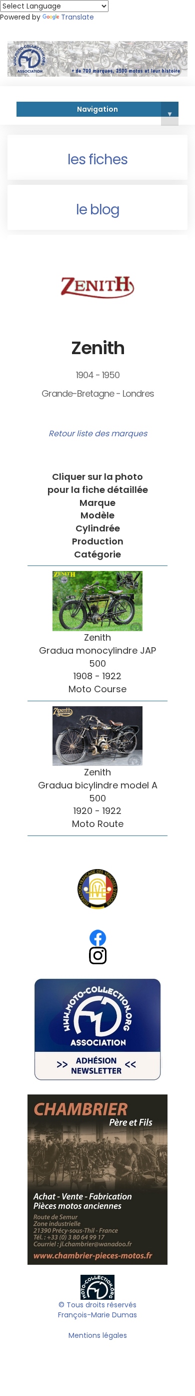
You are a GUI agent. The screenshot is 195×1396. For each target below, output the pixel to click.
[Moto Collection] (97, 1287)
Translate (77, 17)
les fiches (98, 159)
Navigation (124, 110)
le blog (98, 209)
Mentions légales (97, 1335)
